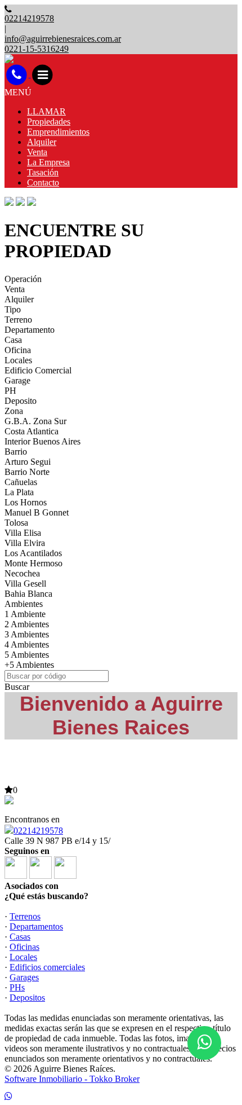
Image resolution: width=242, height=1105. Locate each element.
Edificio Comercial (38, 370)
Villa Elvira (25, 543)
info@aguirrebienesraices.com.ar (63, 38)
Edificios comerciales (47, 967)
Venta (37, 152)
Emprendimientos (58, 132)
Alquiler (41, 142)
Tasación (43, 172)
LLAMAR (46, 111)
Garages (24, 977)
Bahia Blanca (28, 593)
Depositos (27, 997)
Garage (17, 380)
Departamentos (36, 926)
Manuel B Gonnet (37, 512)
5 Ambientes (27, 654)
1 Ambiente (25, 614)
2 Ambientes (27, 624)
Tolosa (16, 522)
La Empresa (48, 162)
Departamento (30, 329)
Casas (20, 936)
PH (10, 390)
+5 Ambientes (29, 665)
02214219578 (38, 830)
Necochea (22, 573)
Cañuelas (21, 482)
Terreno (18, 319)
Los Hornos (26, 502)
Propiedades (48, 121)
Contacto (43, 182)
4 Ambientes (27, 644)
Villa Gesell (25, 583)
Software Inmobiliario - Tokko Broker (72, 1079)
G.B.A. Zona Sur (35, 421)
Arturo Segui (28, 461)
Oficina (18, 350)
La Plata (19, 492)
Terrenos (25, 916)
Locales (18, 360)
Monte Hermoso (33, 563)
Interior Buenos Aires (42, 441)
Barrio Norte (27, 472)
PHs (17, 987)
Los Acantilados (33, 553)
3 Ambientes (27, 634)
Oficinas (24, 947)
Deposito (21, 401)
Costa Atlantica (32, 431)
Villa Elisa (23, 533)
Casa (13, 340)
